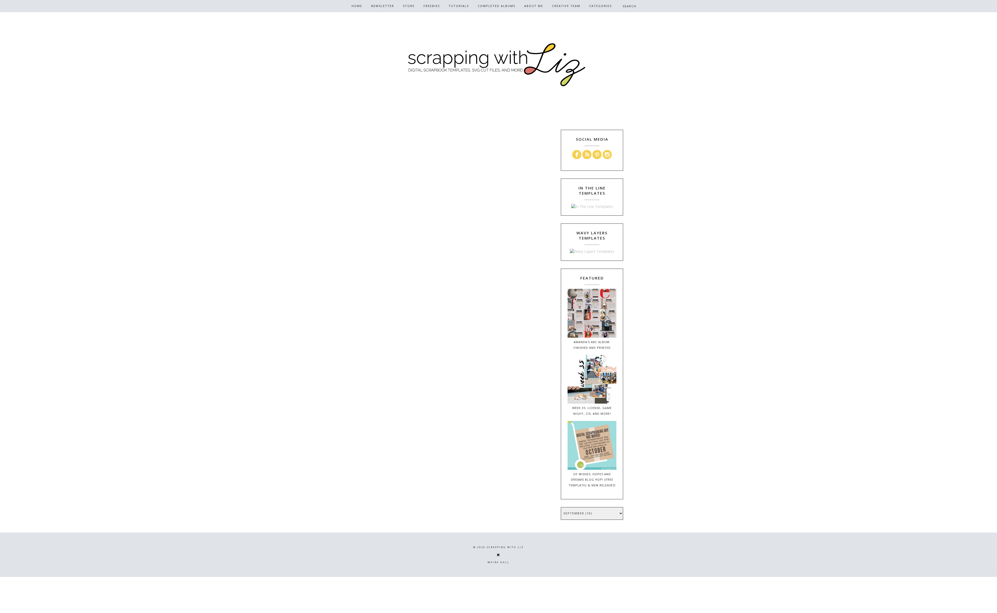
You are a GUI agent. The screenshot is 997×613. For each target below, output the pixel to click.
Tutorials (459, 6)
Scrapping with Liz (505, 547)
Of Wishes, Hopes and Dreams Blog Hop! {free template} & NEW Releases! (592, 479)
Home (357, 6)
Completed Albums (496, 6)
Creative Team (566, 6)
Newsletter (382, 6)
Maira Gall (498, 562)
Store (409, 6)
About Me (533, 6)
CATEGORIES (600, 6)
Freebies (431, 6)
